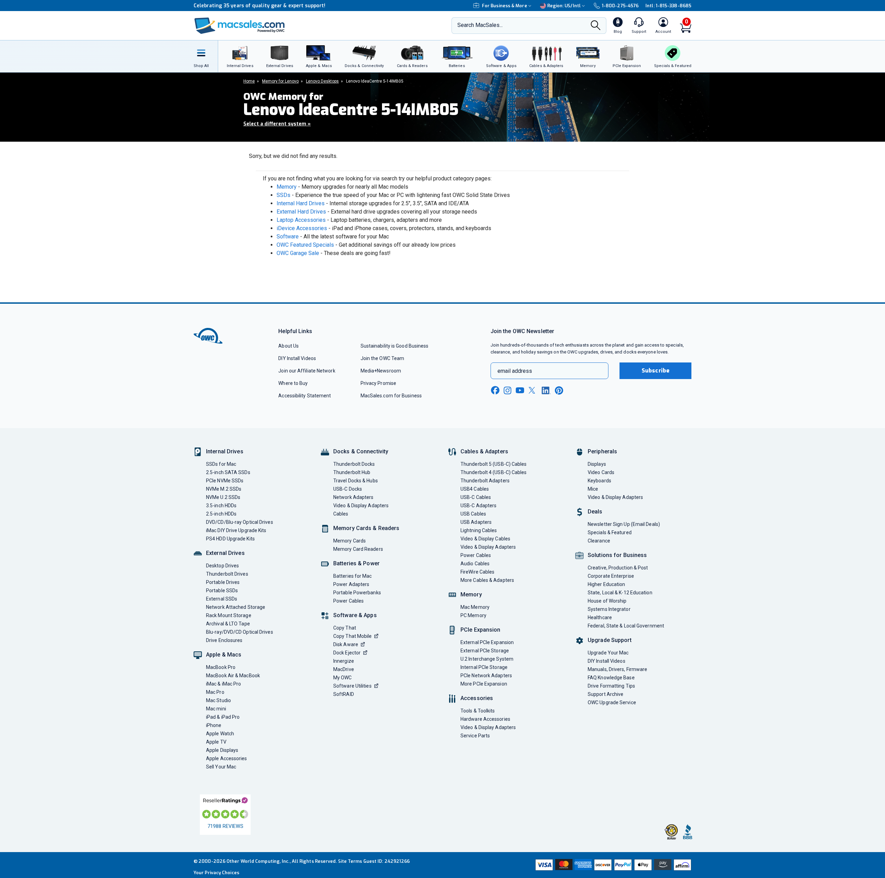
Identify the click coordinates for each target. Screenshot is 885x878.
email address (514, 371)
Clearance (599, 541)
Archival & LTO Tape (228, 623)
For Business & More (504, 6)
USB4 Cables (474, 489)
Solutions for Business (617, 555)
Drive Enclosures (224, 640)
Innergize (343, 661)
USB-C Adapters (478, 505)
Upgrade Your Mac (608, 652)
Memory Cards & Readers (366, 528)
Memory (287, 186)
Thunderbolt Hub (351, 472)
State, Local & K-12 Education (620, 592)
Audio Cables (475, 563)
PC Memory (473, 615)
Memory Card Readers (358, 549)
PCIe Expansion (480, 629)
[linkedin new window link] (546, 390)
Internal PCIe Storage (483, 667)
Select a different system (277, 124)
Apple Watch (220, 733)
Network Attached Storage (235, 607)
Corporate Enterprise (611, 576)
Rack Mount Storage (228, 615)
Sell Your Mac (221, 767)
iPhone (214, 725)
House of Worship (607, 601)
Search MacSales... (480, 25)
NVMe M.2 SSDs (223, 489)
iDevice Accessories (302, 228)
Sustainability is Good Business (395, 346)
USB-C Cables (475, 497)
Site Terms (350, 861)
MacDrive (343, 669)
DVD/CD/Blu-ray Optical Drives (239, 522)
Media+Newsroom (381, 371)
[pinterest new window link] (559, 390)
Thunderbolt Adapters (485, 480)
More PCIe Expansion (483, 684)
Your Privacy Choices (216, 873)
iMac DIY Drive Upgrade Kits (236, 530)
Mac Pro (215, 692)
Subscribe (655, 370)
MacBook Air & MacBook (233, 675)
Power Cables (348, 601)
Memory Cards (349, 541)
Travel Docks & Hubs (355, 480)
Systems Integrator (609, 609)
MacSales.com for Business (391, 395)
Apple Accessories (226, 758)
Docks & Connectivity (360, 451)
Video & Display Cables (485, 538)
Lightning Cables (478, 530)
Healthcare (600, 617)
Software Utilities (352, 686)
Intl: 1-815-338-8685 (668, 6)
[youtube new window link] (519, 390)
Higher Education (606, 584)
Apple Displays (222, 750)
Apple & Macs (223, 654)
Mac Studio (218, 700)
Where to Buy (293, 383)
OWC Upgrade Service (612, 702)
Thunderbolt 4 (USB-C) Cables (493, 472)
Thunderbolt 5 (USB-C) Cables (493, 464)
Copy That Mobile (352, 636)
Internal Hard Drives (301, 203)
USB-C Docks (347, 489)
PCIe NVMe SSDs (224, 480)
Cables (340, 514)
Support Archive (605, 694)
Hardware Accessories (485, 719)
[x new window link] (533, 390)
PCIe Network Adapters (486, 675)
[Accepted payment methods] (612, 865)
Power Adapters (351, 584)
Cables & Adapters (484, 451)
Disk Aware (345, 644)
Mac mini (216, 708)
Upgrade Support (610, 640)
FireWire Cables (477, 572)
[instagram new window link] (507, 390)
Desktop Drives (222, 565)
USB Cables (473, 514)
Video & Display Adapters (361, 505)
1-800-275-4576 (620, 6)
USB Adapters (476, 522)
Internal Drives (224, 451)
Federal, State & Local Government (626, 626)
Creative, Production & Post (618, 567)
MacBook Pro (220, 667)
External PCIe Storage (484, 650)
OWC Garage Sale (298, 253)
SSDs (283, 195)
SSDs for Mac (221, 464)
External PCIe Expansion (487, 642)
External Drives (225, 553)
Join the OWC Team (382, 358)
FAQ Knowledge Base (611, 677)
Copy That (344, 628)
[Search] (596, 26)
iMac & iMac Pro (223, 684)
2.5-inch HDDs (221, 514)
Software (288, 236)
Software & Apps (355, 615)
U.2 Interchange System (486, 659)
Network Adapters (353, 497)
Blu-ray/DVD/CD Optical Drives (239, 632)
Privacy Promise (378, 383)
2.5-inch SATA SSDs (228, 472)
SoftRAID (343, 694)
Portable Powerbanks (357, 592)
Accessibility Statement (304, 395)
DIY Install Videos (297, 358)
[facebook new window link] (495, 390)
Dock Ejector (347, 652)
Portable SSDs (222, 590)
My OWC (342, 677)
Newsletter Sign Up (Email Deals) (624, 524)
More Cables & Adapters (487, 580)
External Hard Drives (301, 211)
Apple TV (216, 742)
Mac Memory (475, 607)
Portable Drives (223, 582)
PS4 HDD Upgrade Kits (230, 538)
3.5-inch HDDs (221, 505)
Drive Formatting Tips (611, 686)
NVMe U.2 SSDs (223, 497)
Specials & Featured (610, 532)
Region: (564, 6)
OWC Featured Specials (305, 245)
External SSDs (221, 599)
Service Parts (475, 735)
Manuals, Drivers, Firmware (617, 669)
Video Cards (601, 472)
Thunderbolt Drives (227, 574)
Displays (597, 464)
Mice (593, 489)
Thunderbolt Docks (354, 464)
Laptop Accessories (301, 220)
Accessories (476, 698)
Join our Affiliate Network (306, 371)
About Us (288, 346)
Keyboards (599, 480)
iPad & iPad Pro (223, 717)
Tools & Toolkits (477, 711)
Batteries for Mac (352, 576)
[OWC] (240, 25)
